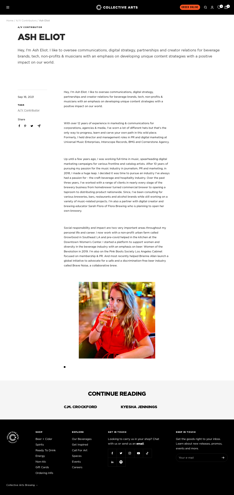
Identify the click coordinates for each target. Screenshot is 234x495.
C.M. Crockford (80, 407)
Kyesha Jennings (139, 407)
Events (76, 461)
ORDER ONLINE (190, 7)
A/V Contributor (30, 27)
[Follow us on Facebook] (112, 453)
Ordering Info (44, 473)
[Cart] (226, 7)
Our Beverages (82, 439)
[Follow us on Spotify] (121, 462)
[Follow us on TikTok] (147, 453)
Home (9, 20)
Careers (77, 467)
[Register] (223, 458)
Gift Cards (42, 467)
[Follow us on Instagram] (129, 453)
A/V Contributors (26, 20)
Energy (40, 456)
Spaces (77, 456)
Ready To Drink (45, 450)
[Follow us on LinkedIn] (112, 462)
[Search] (205, 7)
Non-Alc (40, 461)
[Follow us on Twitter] (121, 453)
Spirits (39, 444)
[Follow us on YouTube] (138, 453)
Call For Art (79, 450)
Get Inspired (80, 444)
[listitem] (19, 126)
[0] (219, 7)
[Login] (212, 7)
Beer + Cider (43, 439)
